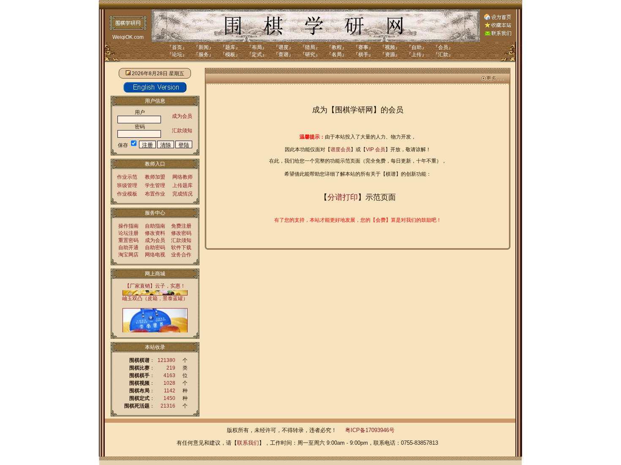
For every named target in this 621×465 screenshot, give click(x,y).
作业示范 (127, 177)
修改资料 (155, 233)
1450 (169, 398)
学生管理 (155, 185)
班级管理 (127, 185)
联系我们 (248, 443)
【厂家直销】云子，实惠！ (155, 286)
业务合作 (181, 255)
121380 (166, 360)
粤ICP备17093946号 (370, 430)
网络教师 (182, 177)
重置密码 (128, 240)
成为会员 (182, 116)
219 (170, 368)
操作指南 (128, 226)
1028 (169, 383)
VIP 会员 (375, 149)
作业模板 (127, 194)
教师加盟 (155, 177)
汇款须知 (182, 130)
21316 (168, 406)
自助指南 (155, 226)
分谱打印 (342, 197)
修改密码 (181, 233)
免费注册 (181, 226)
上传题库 (182, 185)
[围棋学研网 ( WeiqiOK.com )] (497, 26)
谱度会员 (340, 149)
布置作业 (155, 194)
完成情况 (182, 194)
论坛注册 (128, 233)
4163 (169, 375)
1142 (169, 391)
